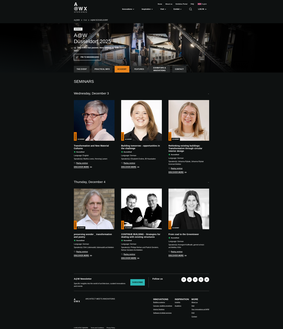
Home (160, 4)
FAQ (192, 4)
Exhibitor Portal (181, 4)
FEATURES (139, 69)
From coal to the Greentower (183, 234)
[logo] (80, 7)
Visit (162, 9)
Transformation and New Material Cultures (91, 147)
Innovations (127, 9)
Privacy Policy (111, 328)
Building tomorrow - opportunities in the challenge (140, 147)
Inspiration (146, 9)
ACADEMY (122, 69)
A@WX (77, 20)
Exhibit (176, 9)
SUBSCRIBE (137, 282)
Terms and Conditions (97, 328)
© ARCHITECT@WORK (81, 328)
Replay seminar (82, 163)
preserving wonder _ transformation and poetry (93, 235)
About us (168, 4)
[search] (190, 9)
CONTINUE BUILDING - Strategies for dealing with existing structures (140, 235)
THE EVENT (82, 69)
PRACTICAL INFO (102, 69)
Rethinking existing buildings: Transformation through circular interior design (185, 148)
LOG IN (201, 9)
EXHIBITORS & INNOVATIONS (159, 69)
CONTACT (179, 69)
